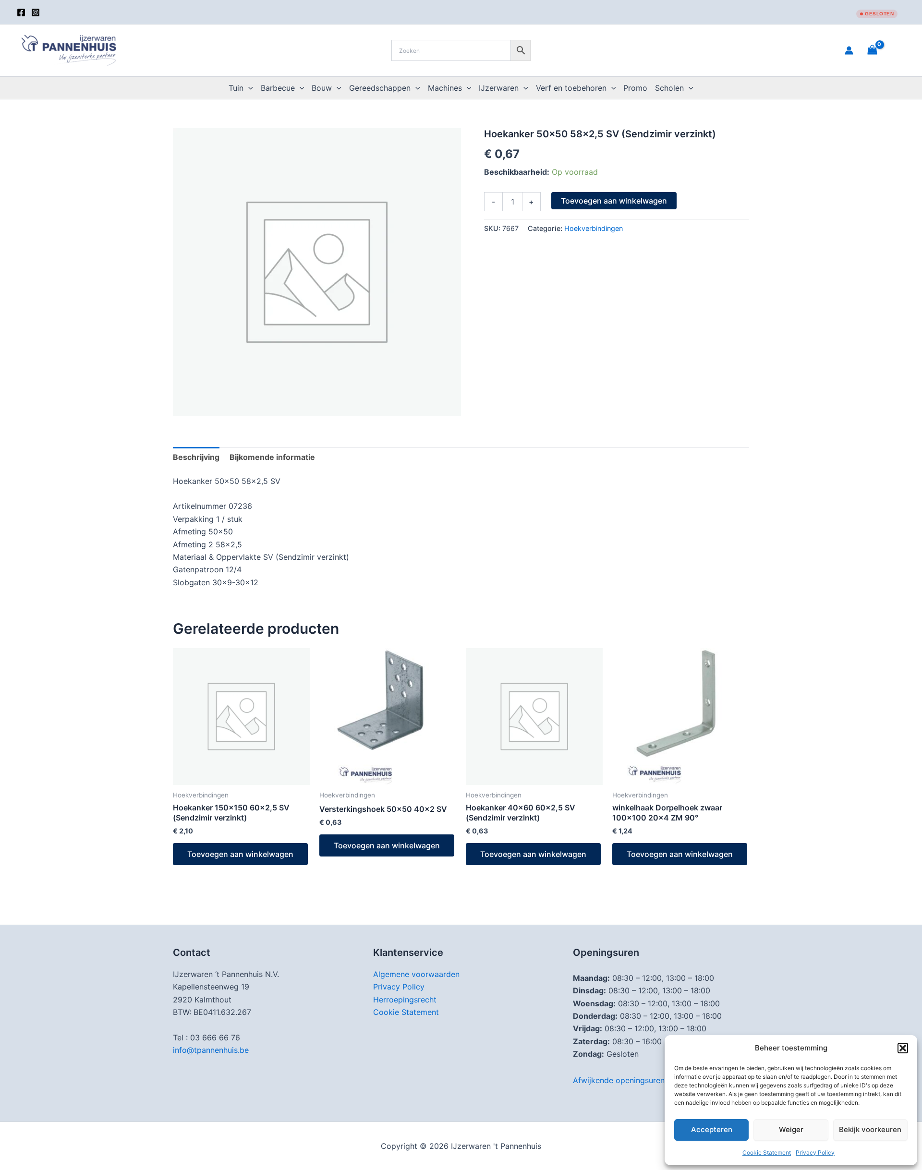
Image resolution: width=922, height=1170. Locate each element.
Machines (445, 88)
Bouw (322, 88)
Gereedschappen (380, 88)
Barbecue (278, 88)
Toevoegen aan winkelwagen (614, 200)
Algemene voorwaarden (416, 974)
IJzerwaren (499, 88)
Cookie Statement (766, 1152)
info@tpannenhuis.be (211, 1050)
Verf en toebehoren (571, 88)
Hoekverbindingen (593, 228)
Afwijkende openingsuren (619, 1080)
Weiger (791, 1129)
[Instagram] (35, 12)
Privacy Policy (815, 1152)
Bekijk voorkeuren (870, 1129)
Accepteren (711, 1129)
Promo (635, 88)
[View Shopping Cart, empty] (884, 50)
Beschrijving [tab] (196, 457)
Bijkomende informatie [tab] (272, 457)
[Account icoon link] (849, 50)
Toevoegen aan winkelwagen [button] (240, 854)
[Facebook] (21, 12)
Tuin (236, 88)
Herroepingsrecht (405, 999)
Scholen (669, 88)
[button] (903, 1048)
